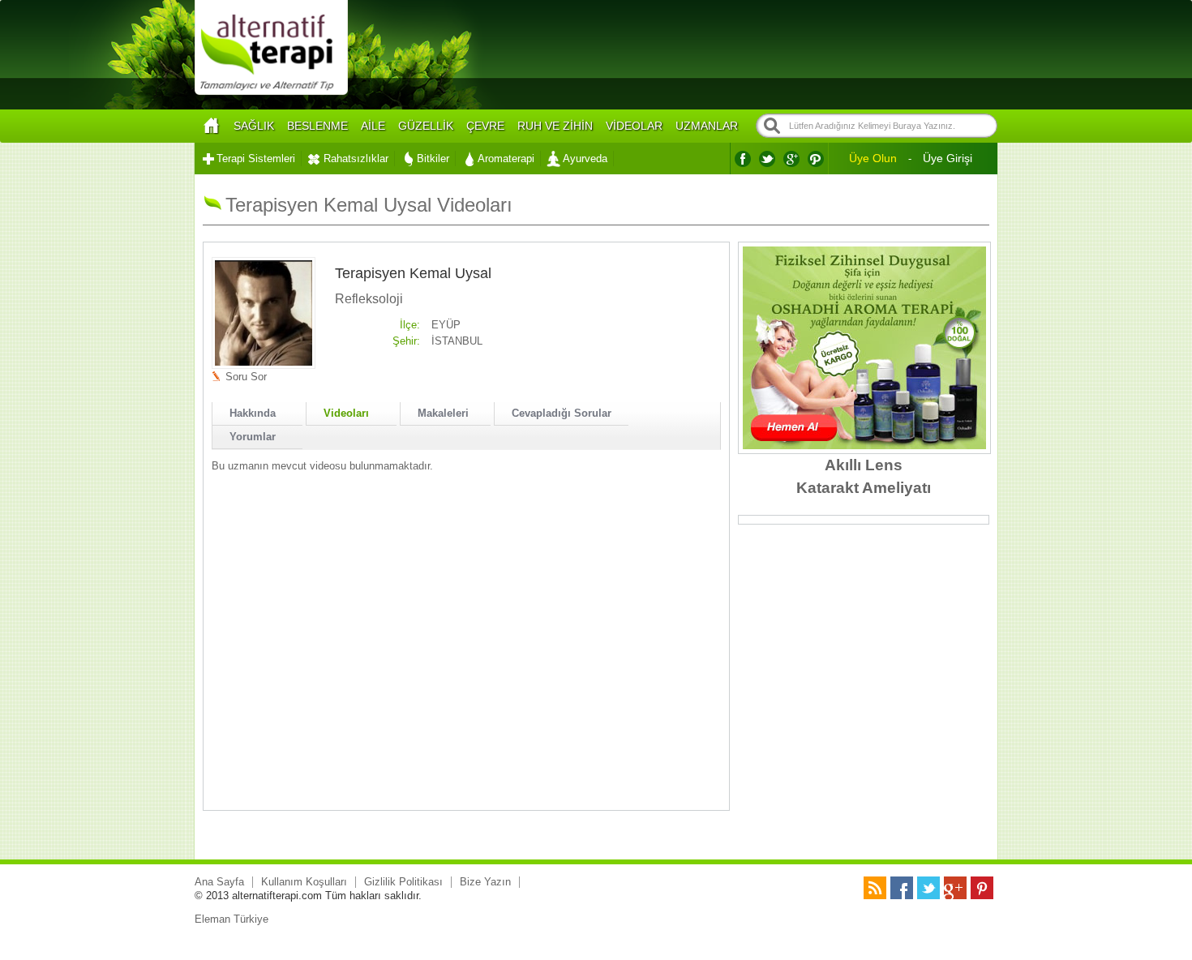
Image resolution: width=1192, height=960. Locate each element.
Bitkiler (433, 158)
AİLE (373, 125)
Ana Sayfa (219, 882)
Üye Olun (873, 158)
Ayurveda (585, 158)
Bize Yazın (485, 882)
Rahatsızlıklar (356, 158)
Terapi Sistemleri (256, 158)
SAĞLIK (254, 125)
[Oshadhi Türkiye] (864, 445)
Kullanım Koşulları (304, 882)
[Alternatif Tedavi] (271, 93)
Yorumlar (252, 437)
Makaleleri (443, 413)
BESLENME (317, 125)
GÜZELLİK (425, 125)
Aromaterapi (506, 158)
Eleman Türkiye (231, 919)
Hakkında (252, 413)
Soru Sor (246, 377)
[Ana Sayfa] (211, 126)
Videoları (346, 413)
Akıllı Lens (864, 465)
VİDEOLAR (634, 125)
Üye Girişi (947, 158)
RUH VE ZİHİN (555, 125)
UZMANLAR (706, 125)
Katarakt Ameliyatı (863, 487)
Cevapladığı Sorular (561, 413)
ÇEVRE (485, 125)
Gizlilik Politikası (403, 882)
